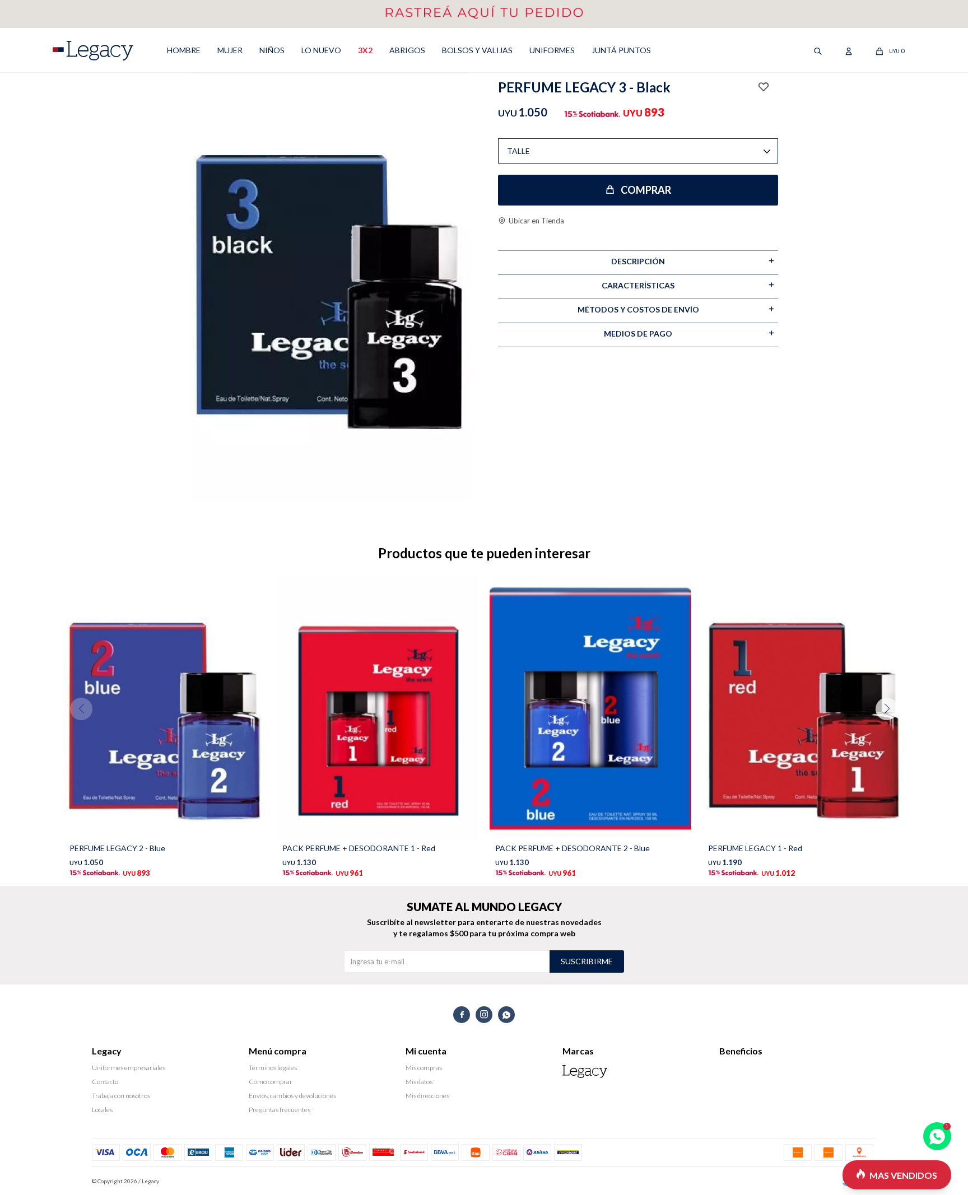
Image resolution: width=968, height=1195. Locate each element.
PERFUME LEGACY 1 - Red (755, 848)
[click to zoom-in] (330, 291)
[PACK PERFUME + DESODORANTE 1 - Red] (377, 708)
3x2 (365, 50)
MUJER (230, 50)
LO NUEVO (321, 50)
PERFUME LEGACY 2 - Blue (117, 848)
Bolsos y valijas (477, 50)
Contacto (105, 1081)
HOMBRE (184, 50)
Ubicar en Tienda (536, 220)
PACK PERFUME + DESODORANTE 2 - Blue (572, 848)
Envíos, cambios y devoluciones (292, 1095)
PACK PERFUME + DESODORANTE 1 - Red (358, 848)
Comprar (646, 190)
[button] (891, 731)
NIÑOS (272, 50)
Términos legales (273, 1067)
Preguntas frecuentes (279, 1109)
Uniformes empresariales (128, 1067)
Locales (102, 1109)
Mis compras (424, 1067)
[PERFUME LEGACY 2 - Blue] (165, 708)
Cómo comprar (270, 1081)
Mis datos (419, 1081)
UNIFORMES (552, 50)
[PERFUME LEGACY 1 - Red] (803, 708)
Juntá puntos (621, 50)
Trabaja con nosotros (121, 1095)
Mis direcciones (427, 1095)
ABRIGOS (407, 50)
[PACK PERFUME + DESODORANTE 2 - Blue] (590, 708)
